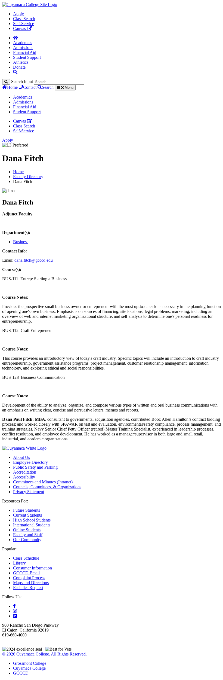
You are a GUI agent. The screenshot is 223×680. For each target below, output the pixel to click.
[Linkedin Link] (15, 616)
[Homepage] (15, 37)
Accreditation (24, 472)
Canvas (20, 28)
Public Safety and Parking (35, 467)
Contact (29, 87)
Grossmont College (29, 663)
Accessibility (24, 477)
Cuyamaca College (29, 668)
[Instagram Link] (15, 611)
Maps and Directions (31, 582)
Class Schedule (26, 558)
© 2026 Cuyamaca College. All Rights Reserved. (44, 654)
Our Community (27, 539)
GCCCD (21, 673)
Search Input (22, 81)
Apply (18, 13)
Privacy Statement (28, 491)
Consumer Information (32, 568)
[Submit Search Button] (6, 82)
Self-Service (23, 23)
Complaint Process (29, 577)
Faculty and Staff (27, 534)
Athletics (20, 62)
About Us (21, 457)
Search (48, 87)
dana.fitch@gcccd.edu (33, 260)
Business (20, 241)
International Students (31, 525)
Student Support (27, 57)
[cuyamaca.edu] (29, 4)
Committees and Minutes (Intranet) (43, 482)
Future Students (26, 510)
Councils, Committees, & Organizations (47, 486)
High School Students (32, 520)
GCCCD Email (26, 573)
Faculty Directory (28, 176)
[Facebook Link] (14, 606)
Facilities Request (28, 587)
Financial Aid (24, 52)
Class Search (24, 18)
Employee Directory (30, 462)
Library (19, 563)
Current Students (27, 515)
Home (12, 87)
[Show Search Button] (15, 72)
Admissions (23, 47)
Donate (19, 67)
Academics (22, 42)
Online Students (27, 529)
